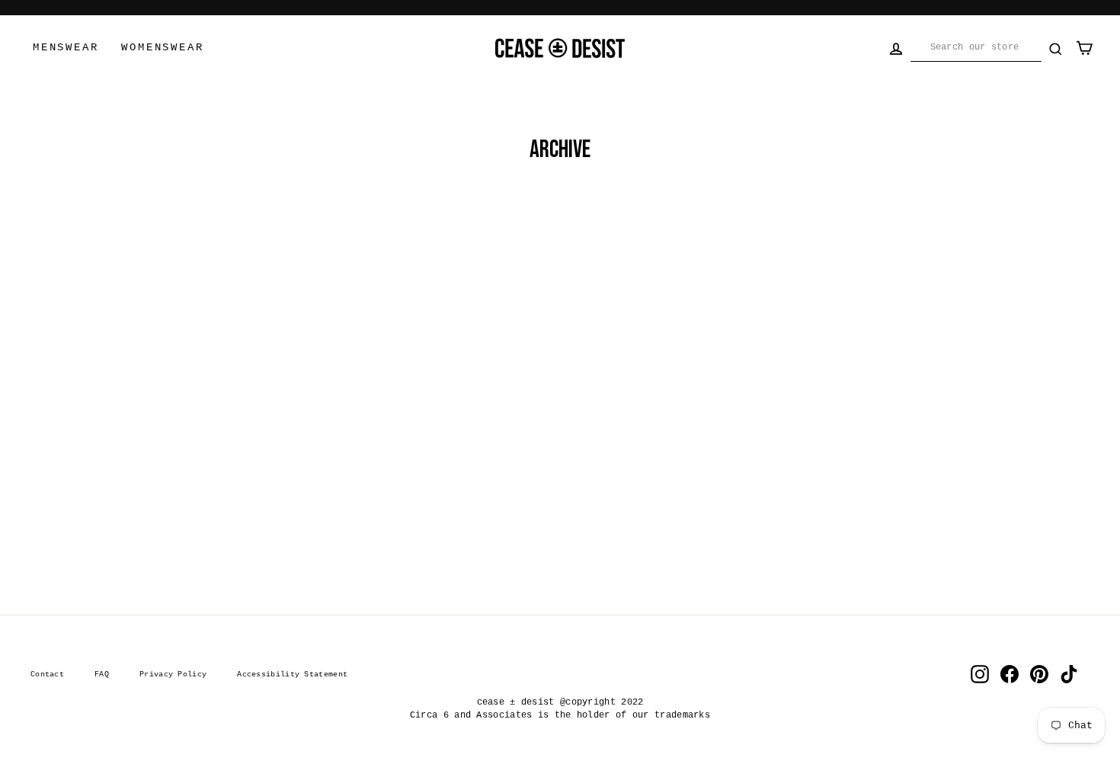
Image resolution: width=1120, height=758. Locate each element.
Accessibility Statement (292, 674)
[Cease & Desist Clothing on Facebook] (1009, 674)
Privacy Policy (172, 674)
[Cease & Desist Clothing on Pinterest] (1039, 674)
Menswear (65, 47)
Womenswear (162, 47)
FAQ (101, 674)
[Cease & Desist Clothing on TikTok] (1069, 674)
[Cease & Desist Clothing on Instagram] (980, 674)
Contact (47, 674)
